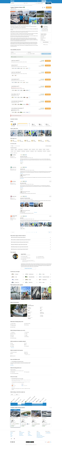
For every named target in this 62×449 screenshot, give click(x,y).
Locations (29, 434)
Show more (12, 347)
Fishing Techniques (21, 432)
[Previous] (49, 284)
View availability (48, 65)
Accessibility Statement (40, 437)
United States (13, 5)
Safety (11, 436)
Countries (29, 432)
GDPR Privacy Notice (39, 435)
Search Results (24, 5)
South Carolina (17, 5)
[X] (12, 442)
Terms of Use (38, 433)
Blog (11, 434)
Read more (21, 173)
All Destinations (30, 435)
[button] (24, 25)
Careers (11, 433)
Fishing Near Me (21, 435)
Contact (11, 435)
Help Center (38, 432)
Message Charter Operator (28, 268)
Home (11, 5)
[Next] (50, 284)
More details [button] (11, 365)
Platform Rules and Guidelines (40, 436)
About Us (11, 432)
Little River (21, 5)
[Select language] (40, 1)
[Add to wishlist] (44, 7)
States (29, 433)
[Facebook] (10, 442)
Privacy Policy (38, 434)
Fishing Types (21, 433)
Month (12, 394)
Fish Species (21, 434)
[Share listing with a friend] (42, 7)
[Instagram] (14, 442)
